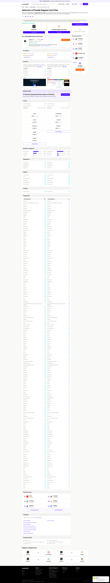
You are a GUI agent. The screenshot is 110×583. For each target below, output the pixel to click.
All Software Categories (52, 577)
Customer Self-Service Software (29, 526)
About (23, 570)
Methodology (77, 21)
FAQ (22, 572)
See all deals (66, 94)
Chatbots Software (26, 531)
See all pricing (34, 143)
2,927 (31, 55)
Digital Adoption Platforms (28, 533)
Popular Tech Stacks (38, 572)
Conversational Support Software (29, 529)
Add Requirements (79, 24)
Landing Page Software (52, 574)
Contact (23, 571)
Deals (74, 4)
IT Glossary (64, 570)
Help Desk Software (27, 524)
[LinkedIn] (28, 16)
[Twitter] (26, 16)
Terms (28, 581)
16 (54, 55)
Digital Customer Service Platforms (30, 522)
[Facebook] (87, 581)
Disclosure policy (72, 21)
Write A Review (37, 574)
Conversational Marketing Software (30, 527)
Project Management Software (54, 570)
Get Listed (77, 569)
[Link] (33, 16)
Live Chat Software (27, 57)
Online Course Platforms (53, 575)
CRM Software (51, 569)
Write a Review (61, 4)
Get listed (85, 4)
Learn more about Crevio (45, 45)
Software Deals (37, 570)
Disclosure (42, 581)
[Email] (30, 16)
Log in (80, 4)
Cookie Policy (24, 581)
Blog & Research (65, 569)
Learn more (39, 66)
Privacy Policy (32, 581)
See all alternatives (34, 510)
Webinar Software (52, 573)
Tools (63, 572)
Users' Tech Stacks (38, 573)
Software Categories (38, 569)
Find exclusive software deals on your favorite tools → (60, 1)
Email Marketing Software (53, 572)
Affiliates (23, 574)
